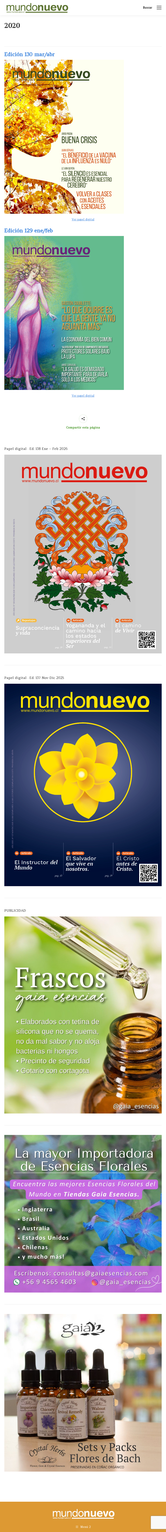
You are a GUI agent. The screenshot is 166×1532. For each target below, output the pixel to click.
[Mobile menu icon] (159, 7)
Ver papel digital (83, 219)
